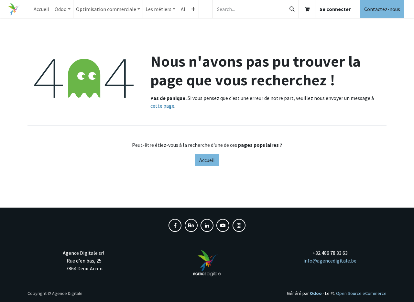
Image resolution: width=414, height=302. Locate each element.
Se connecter (335, 9)
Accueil (207, 160)
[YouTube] (222, 225)
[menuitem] (41, 9)
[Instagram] (239, 225)
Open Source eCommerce (361, 293)
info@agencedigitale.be (329, 260)
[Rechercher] (292, 9)
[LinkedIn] (207, 225)
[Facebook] (175, 225)
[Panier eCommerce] (307, 9)
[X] (191, 225)
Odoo (316, 293)
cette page (162, 105)
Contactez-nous (382, 9)
